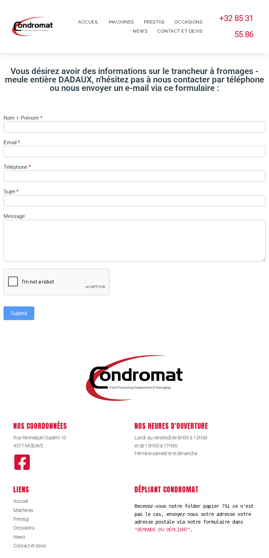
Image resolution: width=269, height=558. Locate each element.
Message (14, 216)
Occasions (188, 22)
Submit (19, 313)
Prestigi (154, 22)
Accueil (88, 22)
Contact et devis (179, 31)
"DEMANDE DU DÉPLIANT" (162, 529)
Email (12, 142)
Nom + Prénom (23, 118)
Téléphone (17, 167)
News (140, 31)
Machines (121, 22)
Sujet (11, 191)
